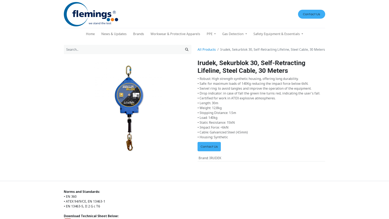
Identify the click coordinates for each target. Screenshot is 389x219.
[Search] (186, 49)
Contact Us (311, 14)
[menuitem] (90, 34)
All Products (207, 49)
